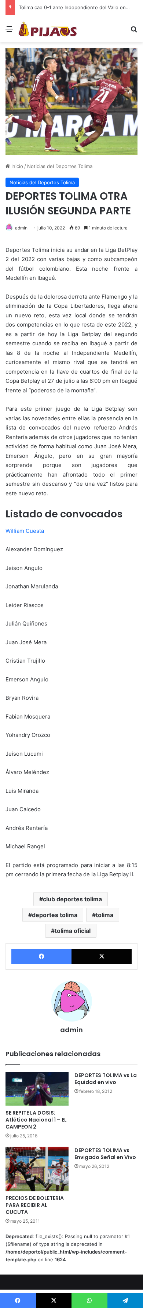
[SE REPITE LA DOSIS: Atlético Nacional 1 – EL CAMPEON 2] (37, 1089)
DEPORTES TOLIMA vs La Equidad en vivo (105, 1079)
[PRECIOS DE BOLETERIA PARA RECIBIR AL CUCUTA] (37, 1169)
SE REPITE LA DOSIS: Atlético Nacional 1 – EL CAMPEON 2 (36, 1119)
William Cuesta (25, 530)
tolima (104, 915)
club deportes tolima (72, 899)
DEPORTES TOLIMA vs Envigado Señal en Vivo (105, 1154)
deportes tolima (54, 915)
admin (21, 228)
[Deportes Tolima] (47, 28)
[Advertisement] (71, 117)
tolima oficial (73, 930)
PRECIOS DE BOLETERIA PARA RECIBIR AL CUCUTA (35, 1205)
